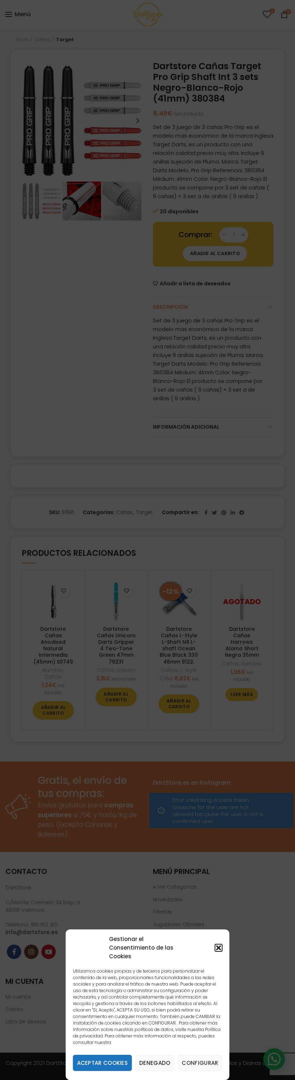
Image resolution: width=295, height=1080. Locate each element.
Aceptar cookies (102, 1063)
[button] (218, 947)
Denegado (154, 1063)
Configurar (200, 1063)
